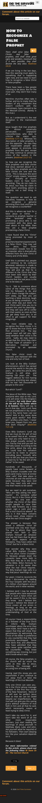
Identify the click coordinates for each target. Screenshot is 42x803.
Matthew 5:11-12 (14, 138)
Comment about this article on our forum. (21, 13)
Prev (12, 768)
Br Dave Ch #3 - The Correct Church (21, 751)
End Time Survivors (24, 789)
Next (29, 768)
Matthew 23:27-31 (22, 157)
